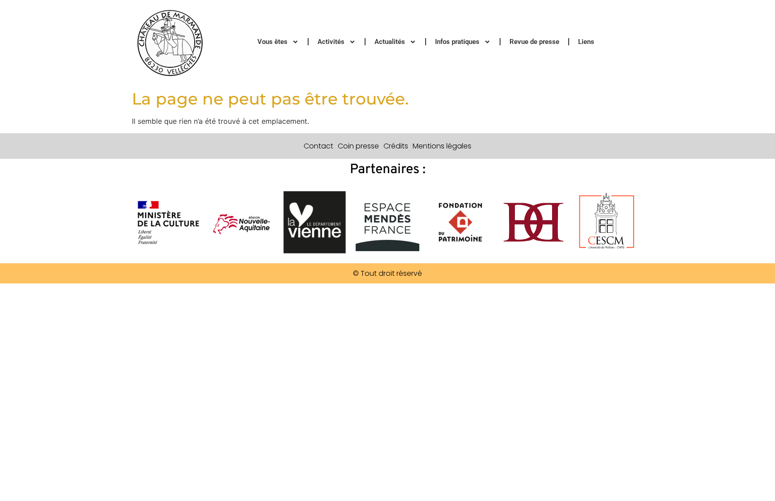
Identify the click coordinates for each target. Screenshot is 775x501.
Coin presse (358, 146)
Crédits (395, 146)
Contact (318, 146)
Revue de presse (534, 42)
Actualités (389, 42)
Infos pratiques (457, 42)
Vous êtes (272, 42)
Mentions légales (442, 146)
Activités (331, 42)
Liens (586, 42)
